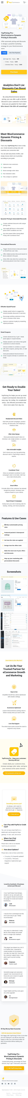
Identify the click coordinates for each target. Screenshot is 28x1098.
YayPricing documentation (8, 846)
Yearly (4, 52)
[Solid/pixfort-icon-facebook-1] (2, 1083)
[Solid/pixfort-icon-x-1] (5, 1083)
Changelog (7, 856)
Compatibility (8, 858)
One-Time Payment (14, 52)
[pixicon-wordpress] (15, 1083)
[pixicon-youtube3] (8, 1083)
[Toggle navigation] (2, 2)
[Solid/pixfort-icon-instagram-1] (12, 1083)
